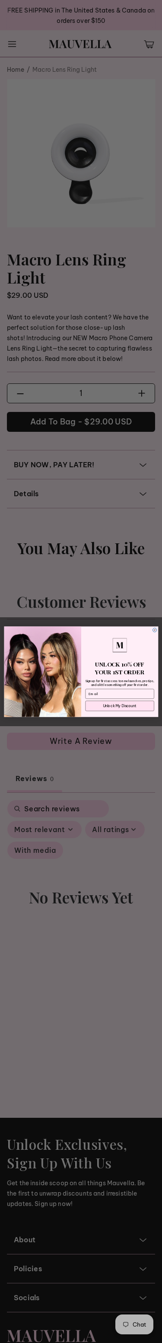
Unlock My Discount (120, 705)
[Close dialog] (154, 630)
